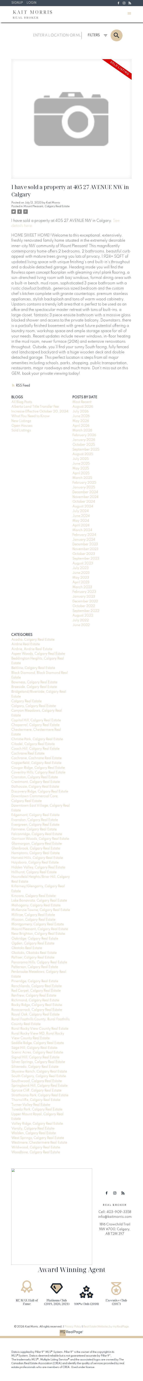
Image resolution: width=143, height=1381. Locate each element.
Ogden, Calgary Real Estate (32, 943)
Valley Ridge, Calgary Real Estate (37, 1123)
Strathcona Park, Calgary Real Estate (39, 1095)
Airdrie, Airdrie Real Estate (31, 649)
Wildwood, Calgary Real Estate (35, 1147)
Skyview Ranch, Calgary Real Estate (39, 1071)
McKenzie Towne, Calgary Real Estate (40, 910)
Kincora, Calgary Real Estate (33, 896)
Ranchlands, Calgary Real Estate (36, 986)
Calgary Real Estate (26, 701)
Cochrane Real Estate (28, 753)
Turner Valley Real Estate (30, 1105)
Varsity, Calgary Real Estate (32, 1128)
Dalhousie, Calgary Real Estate (35, 786)
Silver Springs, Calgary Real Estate (38, 1062)
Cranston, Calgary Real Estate (34, 777)
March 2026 (82, 430)
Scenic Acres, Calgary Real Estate (37, 1052)
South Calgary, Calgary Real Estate (38, 1076)
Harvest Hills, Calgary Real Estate (37, 858)
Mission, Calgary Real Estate (33, 919)
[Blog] (129, 3)
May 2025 (80, 468)
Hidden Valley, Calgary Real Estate (38, 867)
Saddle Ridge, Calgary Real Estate (37, 1043)
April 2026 (81, 426)
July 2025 (80, 459)
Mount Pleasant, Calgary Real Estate (46, 206)
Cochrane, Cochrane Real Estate (36, 758)
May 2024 (80, 520)
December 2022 (85, 601)
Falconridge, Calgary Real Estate (36, 834)
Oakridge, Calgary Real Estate (34, 938)
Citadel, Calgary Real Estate (33, 744)
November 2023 (85, 549)
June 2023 (81, 573)
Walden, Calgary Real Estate (33, 1133)
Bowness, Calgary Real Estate (34, 682)
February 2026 (84, 435)
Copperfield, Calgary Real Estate (36, 763)
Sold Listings (21, 430)
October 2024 (83, 501)
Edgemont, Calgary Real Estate (35, 815)
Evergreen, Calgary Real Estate (35, 824)
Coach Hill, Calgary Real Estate (35, 748)
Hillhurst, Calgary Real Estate (34, 872)
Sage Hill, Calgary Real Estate (34, 1048)
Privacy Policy (72, 1326)
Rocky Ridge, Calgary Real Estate (36, 1005)
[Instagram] (124, 3)
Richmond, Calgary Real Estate (35, 1000)
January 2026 (83, 440)
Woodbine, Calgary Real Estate (35, 1152)
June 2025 (81, 463)
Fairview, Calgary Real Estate (34, 829)
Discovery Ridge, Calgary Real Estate (39, 791)
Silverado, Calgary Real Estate (34, 1066)
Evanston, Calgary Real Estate (34, 820)
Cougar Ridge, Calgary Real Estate (38, 768)
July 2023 (80, 568)
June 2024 (81, 516)
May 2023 (80, 577)
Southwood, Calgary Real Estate (36, 1081)
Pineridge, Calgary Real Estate (34, 981)
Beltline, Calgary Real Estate (33, 668)
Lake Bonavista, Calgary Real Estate (39, 900)
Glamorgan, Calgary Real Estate (36, 843)
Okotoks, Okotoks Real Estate (34, 953)
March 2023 (82, 587)
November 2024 (85, 497)
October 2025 (83, 444)
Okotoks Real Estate (26, 948)
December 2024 (85, 492)
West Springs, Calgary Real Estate (37, 1138)
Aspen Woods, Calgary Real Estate (38, 653)
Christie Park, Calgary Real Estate (37, 739)
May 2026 (80, 421)
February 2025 (84, 482)
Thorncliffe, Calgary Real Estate (35, 1100)
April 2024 (81, 525)
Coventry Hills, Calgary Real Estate (38, 772)
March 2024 (82, 530)
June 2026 (81, 416)
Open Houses (21, 426)
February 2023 (84, 591)
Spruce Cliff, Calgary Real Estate (36, 1090)
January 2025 (83, 487)
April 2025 (81, 473)
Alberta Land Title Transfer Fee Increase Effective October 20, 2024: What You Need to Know (40, 411)
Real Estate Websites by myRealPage (106, 1326)
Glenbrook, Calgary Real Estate (35, 848)
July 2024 (80, 511)
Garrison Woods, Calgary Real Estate (40, 839)
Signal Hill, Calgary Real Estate (35, 1057)
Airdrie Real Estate (25, 644)
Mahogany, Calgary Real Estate (36, 905)
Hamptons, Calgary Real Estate (35, 853)
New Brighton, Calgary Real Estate (38, 934)
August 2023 (82, 563)
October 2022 (83, 606)
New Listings (21, 421)
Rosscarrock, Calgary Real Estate (36, 1010)
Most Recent (81, 402)
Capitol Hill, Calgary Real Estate (36, 720)
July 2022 (80, 620)
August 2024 (82, 506)
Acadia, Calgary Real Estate (33, 639)
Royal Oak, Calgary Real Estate (35, 1014)
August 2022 (82, 615)
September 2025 (85, 449)
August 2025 (82, 454)
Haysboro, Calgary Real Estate (35, 862)
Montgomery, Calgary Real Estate (37, 924)
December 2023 (85, 544)
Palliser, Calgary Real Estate (32, 957)
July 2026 (80, 411)
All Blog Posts (21, 402)
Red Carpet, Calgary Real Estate (36, 990)
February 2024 (84, 535)
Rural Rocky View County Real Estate (39, 1028)
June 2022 (81, 625)
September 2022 (85, 611)
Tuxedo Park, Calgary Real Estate (36, 1109)
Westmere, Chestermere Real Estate (39, 1142)
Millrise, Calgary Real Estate (33, 915)
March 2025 (82, 478)
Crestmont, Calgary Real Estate (35, 782)
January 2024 (83, 539)
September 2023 (85, 558)
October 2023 (83, 554)
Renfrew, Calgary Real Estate (33, 995)
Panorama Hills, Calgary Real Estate (39, 962)
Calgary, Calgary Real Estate (33, 706)
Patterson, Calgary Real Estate (34, 967)
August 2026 (82, 406)
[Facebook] (118, 3)
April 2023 (81, 582)
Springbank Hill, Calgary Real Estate (39, 1085)
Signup (17, 2)
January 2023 (83, 596)
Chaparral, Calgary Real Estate (35, 725)
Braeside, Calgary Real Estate (34, 687)
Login (31, 2)
